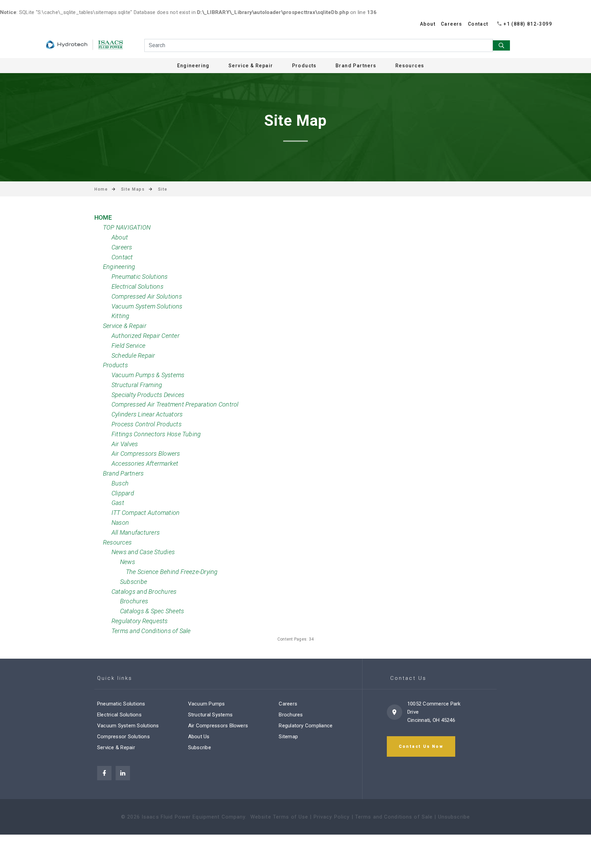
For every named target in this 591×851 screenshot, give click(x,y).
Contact (478, 24)
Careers (451, 24)
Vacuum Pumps (206, 704)
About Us (199, 736)
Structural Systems (210, 715)
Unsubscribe (454, 817)
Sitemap (288, 736)
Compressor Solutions (123, 736)
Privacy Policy (332, 817)
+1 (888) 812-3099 (527, 24)
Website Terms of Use (279, 817)
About (427, 24)
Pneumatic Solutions (121, 704)
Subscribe (199, 747)
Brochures (291, 715)
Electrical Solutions (119, 715)
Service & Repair (116, 747)
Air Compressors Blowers (218, 726)
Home (101, 189)
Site (163, 189)
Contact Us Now (421, 746)
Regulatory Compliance (305, 726)
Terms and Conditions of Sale (394, 817)
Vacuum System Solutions (128, 726)
